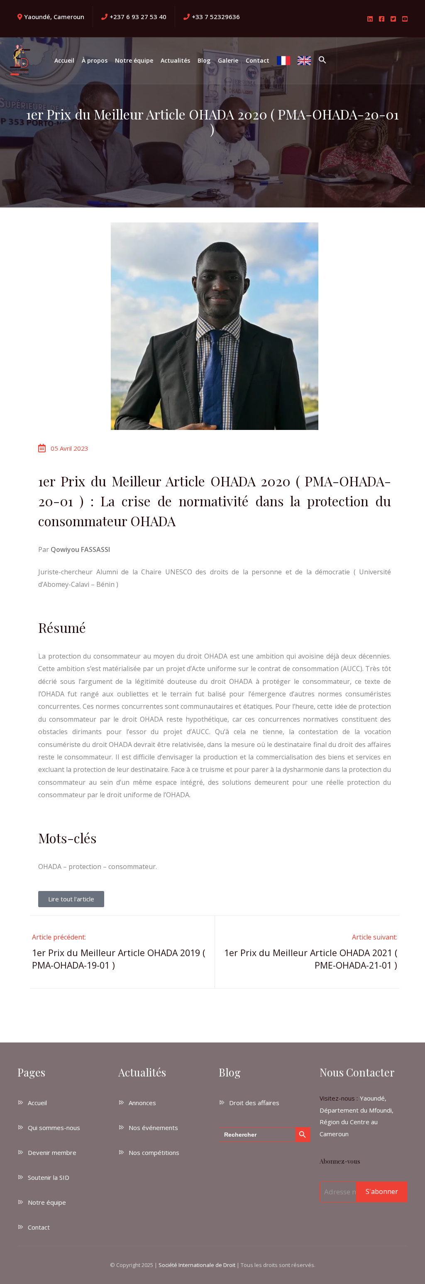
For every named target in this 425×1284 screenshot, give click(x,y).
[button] (322, 61)
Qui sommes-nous (54, 1127)
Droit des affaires (254, 1102)
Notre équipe (134, 60)
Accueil (64, 60)
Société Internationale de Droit (197, 1265)
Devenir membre (52, 1152)
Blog (204, 60)
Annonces (142, 1102)
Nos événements (153, 1127)
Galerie (228, 60)
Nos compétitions (154, 1152)
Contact (257, 60)
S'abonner (382, 1191)
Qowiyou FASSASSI (80, 549)
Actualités (175, 60)
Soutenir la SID (48, 1177)
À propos (94, 60)
